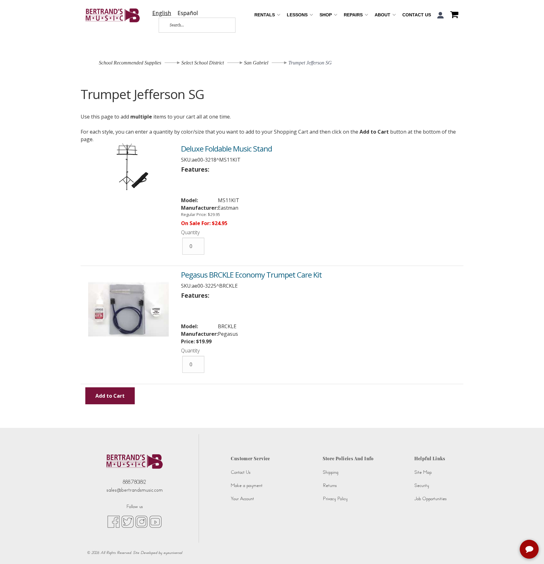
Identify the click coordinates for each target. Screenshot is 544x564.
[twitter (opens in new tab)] (127, 521)
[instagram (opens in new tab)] (141, 521)
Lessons (298, 14)
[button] (440, 15)
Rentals (265, 14)
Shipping (330, 472)
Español (188, 13)
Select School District (202, 62)
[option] (187, 13)
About (383, 14)
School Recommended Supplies (130, 62)
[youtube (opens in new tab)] (155, 521)
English (161, 13)
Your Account (242, 498)
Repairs (354, 14)
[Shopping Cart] (452, 15)
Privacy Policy (335, 498)
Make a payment (247, 485)
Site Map (423, 472)
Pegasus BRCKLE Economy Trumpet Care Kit (251, 274)
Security (421, 485)
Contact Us (416, 14)
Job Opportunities (430, 498)
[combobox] (161, 13)
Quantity (190, 232)
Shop (326, 14)
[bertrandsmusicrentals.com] (112, 15)
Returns (330, 485)
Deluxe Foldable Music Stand (226, 148)
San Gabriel (256, 62)
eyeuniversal (172, 552)
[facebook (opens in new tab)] (113, 521)
